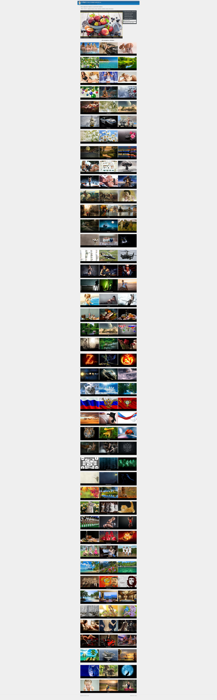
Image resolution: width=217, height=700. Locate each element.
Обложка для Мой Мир (128, 16)
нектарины (111, 8)
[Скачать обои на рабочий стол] (101, 38)
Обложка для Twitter (128, 14)
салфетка (103, 8)
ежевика (89, 8)
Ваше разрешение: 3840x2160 (130, 11)
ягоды (96, 8)
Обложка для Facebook (128, 13)
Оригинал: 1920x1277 (128, 18)
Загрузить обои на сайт (84, 695)
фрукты (92, 8)
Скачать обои (127, 20)
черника (99, 8)
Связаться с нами (133, 695)
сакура (107, 8)
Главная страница (85, 3)
